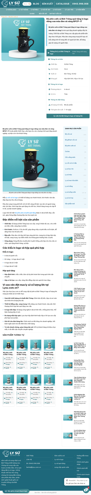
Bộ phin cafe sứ (13, 17)
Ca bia (32, 13)
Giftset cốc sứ (55, 13)
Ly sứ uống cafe (74, 192)
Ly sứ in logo (11, 10)
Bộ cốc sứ (43, 13)
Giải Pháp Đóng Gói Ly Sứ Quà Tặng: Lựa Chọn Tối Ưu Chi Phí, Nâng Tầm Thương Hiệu (80, 414)
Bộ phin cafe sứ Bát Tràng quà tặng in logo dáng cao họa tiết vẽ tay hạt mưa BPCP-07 (35, 353)
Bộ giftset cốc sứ (75, 140)
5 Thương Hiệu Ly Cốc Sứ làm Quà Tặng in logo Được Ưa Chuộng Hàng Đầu (79, 237)
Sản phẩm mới (75, 204)
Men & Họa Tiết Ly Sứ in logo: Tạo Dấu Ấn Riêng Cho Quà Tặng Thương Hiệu (79, 255)
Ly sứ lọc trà (75, 169)
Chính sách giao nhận (83, 463)
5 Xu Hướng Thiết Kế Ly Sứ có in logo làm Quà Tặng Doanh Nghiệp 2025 (80, 326)
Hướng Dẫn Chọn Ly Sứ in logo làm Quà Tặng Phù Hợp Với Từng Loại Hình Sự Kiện (79, 308)
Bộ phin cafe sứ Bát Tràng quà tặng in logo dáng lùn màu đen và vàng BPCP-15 (8, 353)
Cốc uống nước (75, 157)
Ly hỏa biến (80, 10)
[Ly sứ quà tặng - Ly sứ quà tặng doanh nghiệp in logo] (10, 4)
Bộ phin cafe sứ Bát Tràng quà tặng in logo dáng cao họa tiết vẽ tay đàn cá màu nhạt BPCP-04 (49, 353)
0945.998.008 (80, 3)
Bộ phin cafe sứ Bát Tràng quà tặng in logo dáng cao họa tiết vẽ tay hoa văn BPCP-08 (49, 388)
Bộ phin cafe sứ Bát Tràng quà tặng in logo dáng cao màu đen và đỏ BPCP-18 (35, 388)
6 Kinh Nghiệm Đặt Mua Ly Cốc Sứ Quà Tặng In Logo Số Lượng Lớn (79, 397)
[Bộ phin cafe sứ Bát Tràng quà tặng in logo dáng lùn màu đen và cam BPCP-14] (22, 345)
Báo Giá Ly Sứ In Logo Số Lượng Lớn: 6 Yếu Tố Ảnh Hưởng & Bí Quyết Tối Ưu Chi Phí (80, 272)
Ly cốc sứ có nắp (75, 163)
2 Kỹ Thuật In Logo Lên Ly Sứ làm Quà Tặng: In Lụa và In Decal (79, 291)
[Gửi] (29, 4)
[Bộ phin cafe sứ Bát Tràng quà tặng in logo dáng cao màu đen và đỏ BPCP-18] (35, 380)
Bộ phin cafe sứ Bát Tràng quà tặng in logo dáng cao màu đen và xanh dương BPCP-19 (22, 388)
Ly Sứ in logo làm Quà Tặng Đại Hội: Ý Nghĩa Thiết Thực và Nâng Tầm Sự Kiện (80, 345)
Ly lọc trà (69, 10)
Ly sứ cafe (57, 10)
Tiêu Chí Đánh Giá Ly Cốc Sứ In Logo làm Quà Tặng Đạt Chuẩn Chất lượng (80, 380)
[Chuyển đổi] (85, 193)
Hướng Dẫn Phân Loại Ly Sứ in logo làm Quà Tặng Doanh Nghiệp (79, 362)
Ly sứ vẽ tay (45, 10)
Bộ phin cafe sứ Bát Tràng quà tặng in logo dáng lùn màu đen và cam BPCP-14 (22, 353)
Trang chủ (4, 17)
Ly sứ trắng (23, 10)
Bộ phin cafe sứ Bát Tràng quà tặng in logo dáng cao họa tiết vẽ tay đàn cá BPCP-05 (8, 388)
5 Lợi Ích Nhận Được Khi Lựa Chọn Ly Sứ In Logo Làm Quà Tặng (80, 433)
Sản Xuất (47, 3)
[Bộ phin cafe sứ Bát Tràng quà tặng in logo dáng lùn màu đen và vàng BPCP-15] (8, 345)
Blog (36, 3)
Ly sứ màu (34, 10)
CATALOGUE (62, 3)
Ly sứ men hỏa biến (75, 181)
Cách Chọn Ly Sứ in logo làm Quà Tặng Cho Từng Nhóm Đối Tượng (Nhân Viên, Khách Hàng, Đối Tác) (80, 217)
